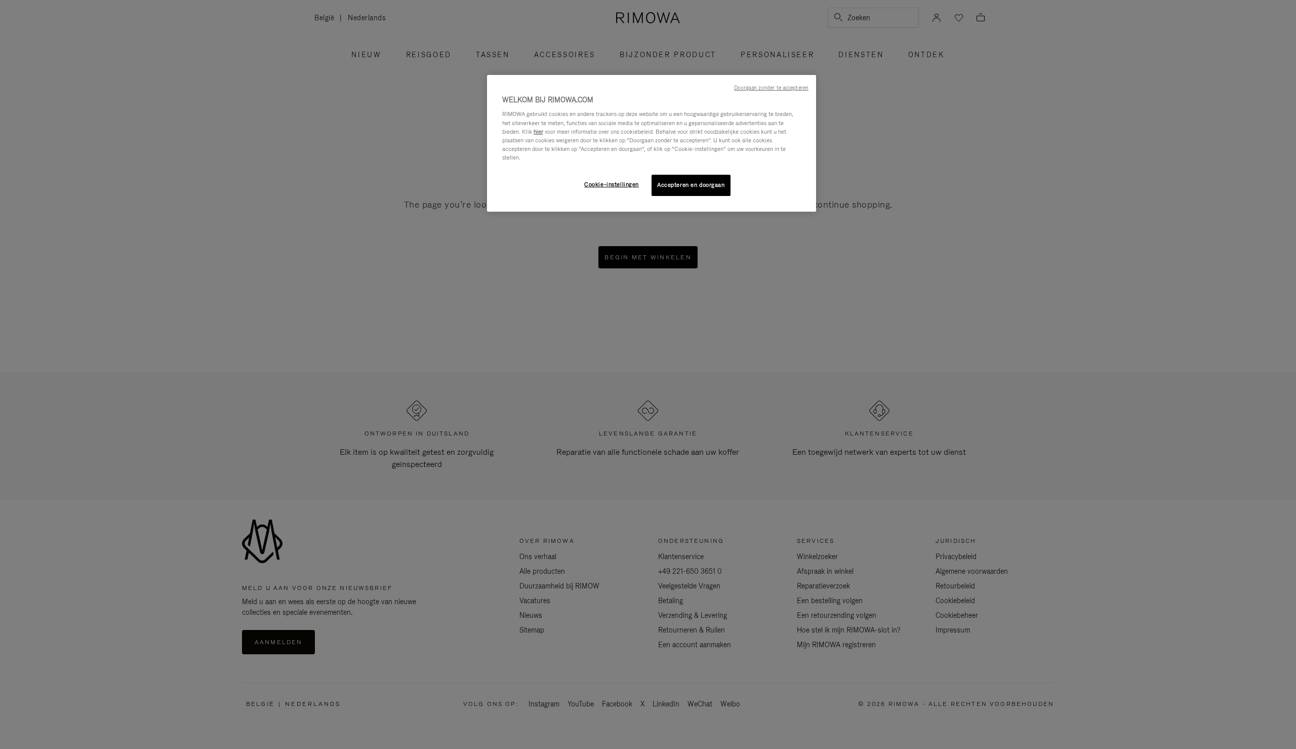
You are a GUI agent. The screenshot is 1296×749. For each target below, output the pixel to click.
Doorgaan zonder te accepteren (771, 87)
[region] (651, 143)
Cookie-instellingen (611, 184)
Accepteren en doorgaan (691, 185)
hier (538, 132)
